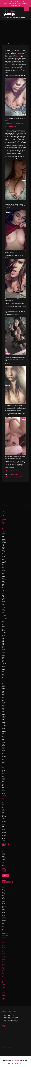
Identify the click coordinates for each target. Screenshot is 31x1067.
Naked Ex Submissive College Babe (11, 1020)
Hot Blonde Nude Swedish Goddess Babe (12, 1022)
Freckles (24, 1035)
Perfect (22, 1039)
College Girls (20, 474)
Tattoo (24, 1043)
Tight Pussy (15, 1045)
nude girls (15, 137)
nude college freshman (10, 148)
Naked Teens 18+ (9, 470)
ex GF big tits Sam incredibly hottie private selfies (3, 995)
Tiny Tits (22, 1045)
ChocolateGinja (7, 1033)
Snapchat (19, 1043)
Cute (7, 476)
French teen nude (8, 67)
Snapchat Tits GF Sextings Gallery (11, 1017)
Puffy (18, 1041)
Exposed (12, 476)
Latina (4, 1039)
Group (9, 1037)
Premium (9, 1041)
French (5, 1037)
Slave (14, 1043)
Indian (17, 1037)
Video (4, 1047)
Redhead (5, 1043)
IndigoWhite (23, 1037)
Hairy (13, 1037)
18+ (9, 474)
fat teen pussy (20, 305)
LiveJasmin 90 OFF (14, 1)
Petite (4, 1041)
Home (3, 43)
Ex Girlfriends (6, 1035)
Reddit (22, 1041)
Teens (22, 476)
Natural (14, 1039)
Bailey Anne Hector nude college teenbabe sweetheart (14, 1018)
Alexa (17, 470)
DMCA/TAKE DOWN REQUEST (15, 1063)
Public (14, 1041)
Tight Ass (9, 1045)
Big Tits (14, 474)
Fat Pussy (19, 1035)
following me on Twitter (4, 797)
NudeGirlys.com (15, 1060)
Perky (27, 1039)
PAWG (18, 1039)
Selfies (17, 476)
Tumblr (27, 1045)
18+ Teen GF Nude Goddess (9, 1015)
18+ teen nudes (16, 56)
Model (9, 1039)
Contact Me (15, 1062)
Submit (5, 875)
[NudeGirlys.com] (8, 12)
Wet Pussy (9, 1047)
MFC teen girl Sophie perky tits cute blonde (3, 944)
